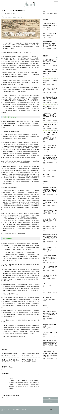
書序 (44, 151)
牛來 (44, 13)
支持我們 (23, 409)
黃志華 (49, 108)
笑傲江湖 (10, 17)
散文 (2, 13)
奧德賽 (55, 13)
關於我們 (3, 409)
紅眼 (28, 355)
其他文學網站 (16, 409)
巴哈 (26, 16)
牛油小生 (9, 13)
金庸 (6, 17)
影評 (23, 355)
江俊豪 (49, 328)
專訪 (2, 355)
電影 (12, 16)
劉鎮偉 (14, 17)
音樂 (9, 16)
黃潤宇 (8, 361)
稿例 (9, 409)
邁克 (49, 278)
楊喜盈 (8, 355)
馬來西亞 (19, 16)
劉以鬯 (34, 16)
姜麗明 (28, 361)
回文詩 (22, 17)
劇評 (23, 361)
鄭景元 (49, 48)
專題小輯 (3, 368)
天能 (23, 16)
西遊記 (18, 17)
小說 (15, 16)
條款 (2, 410)
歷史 (44, 48)
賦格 (4, 16)
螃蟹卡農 (30, 16)
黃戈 (49, 176)
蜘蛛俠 (51, 13)
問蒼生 (47, 13)
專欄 (44, 278)
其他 (44, 37)
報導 (44, 75)
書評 (44, 84)
